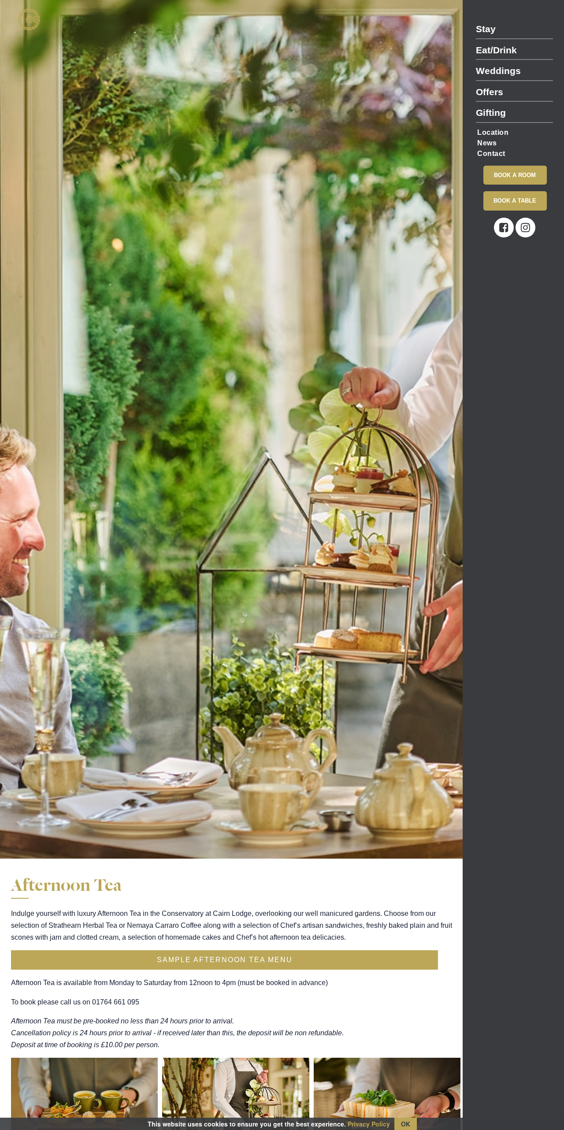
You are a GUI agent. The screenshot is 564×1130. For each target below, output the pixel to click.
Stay (486, 29)
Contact (491, 153)
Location (492, 132)
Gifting (491, 112)
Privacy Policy (369, 1123)
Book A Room (515, 175)
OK (405, 1123)
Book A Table (515, 200)
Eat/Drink (496, 50)
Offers (489, 92)
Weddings (498, 71)
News (487, 143)
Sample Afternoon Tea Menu (225, 959)
